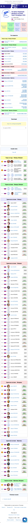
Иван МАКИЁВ (13, 223)
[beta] (14, 7)
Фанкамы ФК (10, 507)
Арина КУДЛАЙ (7, 75)
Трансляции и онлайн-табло (20, 507)
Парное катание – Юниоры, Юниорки (11, 24)
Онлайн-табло (7, 499)
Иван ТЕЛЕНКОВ (14, 237)
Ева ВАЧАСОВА (14, 315)
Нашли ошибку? (10, 519)
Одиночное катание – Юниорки (24, 24)
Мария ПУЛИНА (14, 405)
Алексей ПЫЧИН (14, 209)
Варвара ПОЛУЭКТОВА (15, 349)
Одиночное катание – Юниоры (17, 24)
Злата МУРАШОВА (14, 301)
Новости (3, 507)
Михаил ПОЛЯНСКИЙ (9, 81)
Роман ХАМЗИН (8, 61)
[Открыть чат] (25, 520)
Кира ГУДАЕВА (13, 266)
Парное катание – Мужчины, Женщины (11, 29)
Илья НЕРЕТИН (7, 91)
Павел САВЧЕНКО (14, 230)
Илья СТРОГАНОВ (14, 475)
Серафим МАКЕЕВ (14, 258)
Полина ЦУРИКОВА (14, 401)
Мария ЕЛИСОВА (14, 435)
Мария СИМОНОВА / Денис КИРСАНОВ (18, 489)
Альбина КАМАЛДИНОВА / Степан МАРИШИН (18, 188)
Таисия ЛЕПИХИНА (14, 432)
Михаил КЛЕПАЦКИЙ (15, 227)
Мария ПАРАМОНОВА (15, 393)
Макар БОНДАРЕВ (14, 240)
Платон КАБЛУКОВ (14, 471)
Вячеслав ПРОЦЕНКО (9, 107)
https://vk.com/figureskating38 (13, 123)
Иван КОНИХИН (8, 100)
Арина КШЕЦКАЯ (14, 417)
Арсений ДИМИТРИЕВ (9, 85)
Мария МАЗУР (13, 390)
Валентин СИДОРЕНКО (9, 56)
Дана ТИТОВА (13, 356)
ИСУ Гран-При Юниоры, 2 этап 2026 (14, 3)
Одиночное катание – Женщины (24, 29)
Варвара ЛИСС (13, 273)
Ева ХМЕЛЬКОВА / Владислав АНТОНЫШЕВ (17, 484)
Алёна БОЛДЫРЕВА (8, 69)
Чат (14, 509)
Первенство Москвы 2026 (18, 1)
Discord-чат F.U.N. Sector (14, 514)
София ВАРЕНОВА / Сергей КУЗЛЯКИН (18, 175)
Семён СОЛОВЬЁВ (8, 103)
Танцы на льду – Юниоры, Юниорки (4, 27)
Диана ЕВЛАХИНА (14, 413)
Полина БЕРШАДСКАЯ (15, 270)
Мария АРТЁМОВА (14, 428)
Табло (13, 152)
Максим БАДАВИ (8, 58)
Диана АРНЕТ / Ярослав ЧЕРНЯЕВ (17, 161)
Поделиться (18, 519)
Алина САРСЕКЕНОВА (15, 424)
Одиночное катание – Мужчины (17, 29)
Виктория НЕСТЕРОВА (15, 397)
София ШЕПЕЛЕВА (14, 277)
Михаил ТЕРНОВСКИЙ (9, 95)
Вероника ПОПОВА (14, 304)
